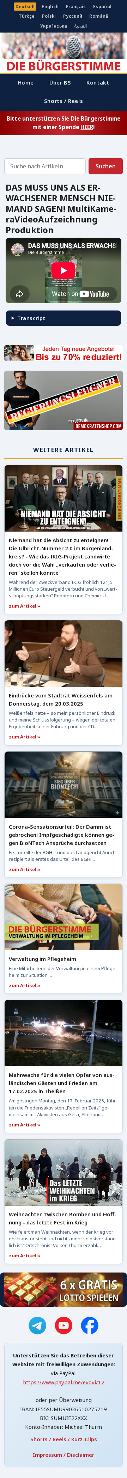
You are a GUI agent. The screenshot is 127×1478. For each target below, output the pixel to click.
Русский (73, 16)
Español (102, 7)
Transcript (31, 317)
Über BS (60, 82)
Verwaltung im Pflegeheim (42, 958)
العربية (80, 26)
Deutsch (25, 7)
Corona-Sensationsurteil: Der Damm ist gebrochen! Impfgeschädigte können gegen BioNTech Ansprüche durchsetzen (61, 834)
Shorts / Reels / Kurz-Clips (63, 1439)
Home (26, 82)
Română (98, 16)
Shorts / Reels (63, 100)
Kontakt (97, 82)
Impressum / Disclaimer (63, 1454)
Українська (53, 26)
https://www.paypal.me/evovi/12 (63, 1382)
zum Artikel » (24, 606)
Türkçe (27, 16)
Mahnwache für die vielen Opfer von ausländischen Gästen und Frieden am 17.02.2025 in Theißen (62, 1083)
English (50, 7)
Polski (49, 16)
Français (76, 7)
